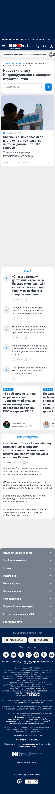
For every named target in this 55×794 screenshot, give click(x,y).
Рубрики (8, 568)
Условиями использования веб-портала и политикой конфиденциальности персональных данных (27, 722)
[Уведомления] (44, 46)
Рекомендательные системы (27, 740)
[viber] (29, 655)
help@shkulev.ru (33, 695)
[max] (36, 655)
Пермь (6, 64)
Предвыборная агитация (18, 606)
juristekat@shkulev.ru (31, 693)
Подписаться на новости (18, 552)
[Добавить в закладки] (50, 162)
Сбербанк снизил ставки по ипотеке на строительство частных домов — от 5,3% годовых (23, 142)
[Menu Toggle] (3, 46)
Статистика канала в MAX (18, 614)
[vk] (13, 655)
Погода (40, 39)
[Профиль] (51, 46)
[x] (44, 655)
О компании (10, 575)
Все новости (19, 64)
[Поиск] (37, 46)
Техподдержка (12, 598)
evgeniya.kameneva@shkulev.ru (30, 703)
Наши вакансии (12, 591)
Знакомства (27, 39)
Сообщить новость (14, 560)
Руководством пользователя (27, 717)
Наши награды (11, 583)
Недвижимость (10, 39)
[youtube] (52, 655)
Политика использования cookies (27, 736)
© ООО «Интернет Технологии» (27, 774)
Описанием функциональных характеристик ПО (27, 719)
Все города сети (12, 621)
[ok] (21, 655)
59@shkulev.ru (40, 689)
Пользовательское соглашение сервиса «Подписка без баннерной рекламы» (27, 745)
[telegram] (6, 655)
